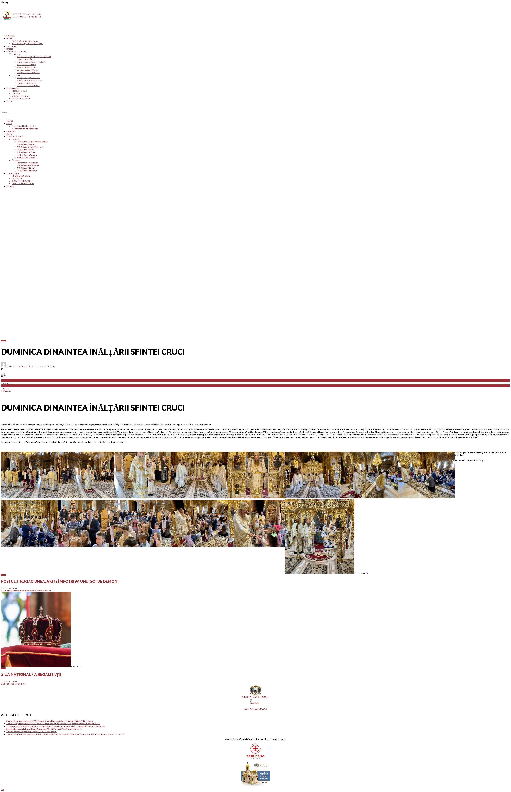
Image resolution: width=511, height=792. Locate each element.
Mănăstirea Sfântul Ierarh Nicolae (34, 57)
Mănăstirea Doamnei (27, 67)
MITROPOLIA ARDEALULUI (255, 697)
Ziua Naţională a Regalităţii (31, 674)
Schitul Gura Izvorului (28, 73)
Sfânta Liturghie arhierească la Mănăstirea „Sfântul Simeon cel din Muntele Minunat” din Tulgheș (49, 721)
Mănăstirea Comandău (28, 86)
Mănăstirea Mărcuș (26, 83)
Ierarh (9, 39)
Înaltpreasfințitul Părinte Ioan (27, 44)
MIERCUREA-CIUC (19, 91)
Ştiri (3, 340)
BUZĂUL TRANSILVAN (21, 99)
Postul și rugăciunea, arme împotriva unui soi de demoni (60, 581)
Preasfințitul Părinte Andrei (26, 41)
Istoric (9, 49)
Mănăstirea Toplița (26, 65)
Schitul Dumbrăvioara (28, 70)
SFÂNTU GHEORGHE (20, 96)
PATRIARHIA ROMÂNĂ (255, 708)
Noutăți (10, 36)
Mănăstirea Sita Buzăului (29, 80)
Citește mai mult (9, 588)
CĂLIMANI (16, 93)
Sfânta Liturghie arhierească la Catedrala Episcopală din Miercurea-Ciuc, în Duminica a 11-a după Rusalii (53, 723)
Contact (10, 101)
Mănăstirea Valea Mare (28, 78)
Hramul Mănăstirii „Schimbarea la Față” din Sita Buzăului (31, 731)
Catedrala (11, 46)
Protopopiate (13, 88)
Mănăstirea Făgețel (27, 59)
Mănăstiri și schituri (16, 51)
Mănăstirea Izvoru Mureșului (31, 62)
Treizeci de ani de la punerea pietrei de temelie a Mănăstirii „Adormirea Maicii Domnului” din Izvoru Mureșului (55, 726)
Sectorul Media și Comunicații (24, 366)
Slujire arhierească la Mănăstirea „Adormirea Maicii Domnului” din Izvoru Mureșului (44, 729)
